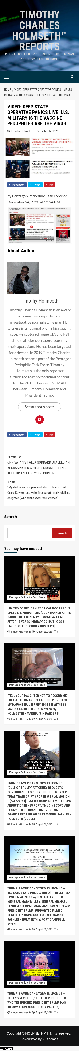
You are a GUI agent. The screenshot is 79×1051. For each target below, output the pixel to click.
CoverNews (28, 1039)
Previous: (38, 465)
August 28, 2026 (44, 719)
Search (10, 517)
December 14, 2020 (47, 131)
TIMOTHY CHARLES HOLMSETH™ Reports (39, 31)
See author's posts (40, 406)
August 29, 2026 (44, 631)
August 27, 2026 (44, 1012)
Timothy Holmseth (21, 131)
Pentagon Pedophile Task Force (27, 597)
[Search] (72, 77)
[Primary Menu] (13, 77)
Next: (38, 490)
